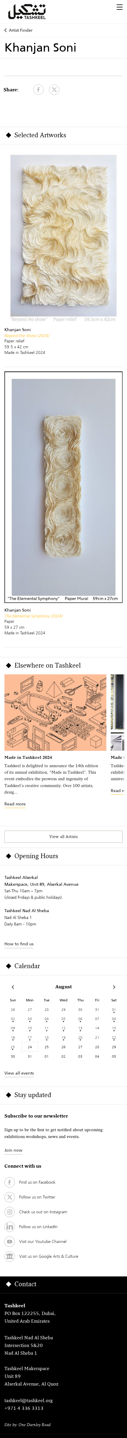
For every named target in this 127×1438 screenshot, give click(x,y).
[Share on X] (54, 89)
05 (63, 1019)
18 (47, 1037)
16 (13, 1037)
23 (13, 1047)
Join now (13, 1150)
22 (114, 1037)
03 (30, 1019)
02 (13, 1019)
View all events (19, 1073)
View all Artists (63, 837)
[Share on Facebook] (38, 89)
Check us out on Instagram (43, 1212)
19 (63, 1037)
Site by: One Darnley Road (27, 1425)
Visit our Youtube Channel (42, 1241)
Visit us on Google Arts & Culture (48, 1256)
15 (114, 1028)
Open (119, 7)
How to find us (18, 944)
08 (114, 1019)
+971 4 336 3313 (23, 1408)
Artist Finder (20, 30)
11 (47, 1028)
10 (30, 1028)
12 (63, 1028)
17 (30, 1037)
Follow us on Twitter (37, 1197)
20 (80, 1037)
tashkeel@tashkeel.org (28, 1401)
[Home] (34, 11)
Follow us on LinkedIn (38, 1226)
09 (13, 1028)
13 (80, 1028)
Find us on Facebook (37, 1182)
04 (47, 1019)
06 (80, 1019)
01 (114, 1009)
